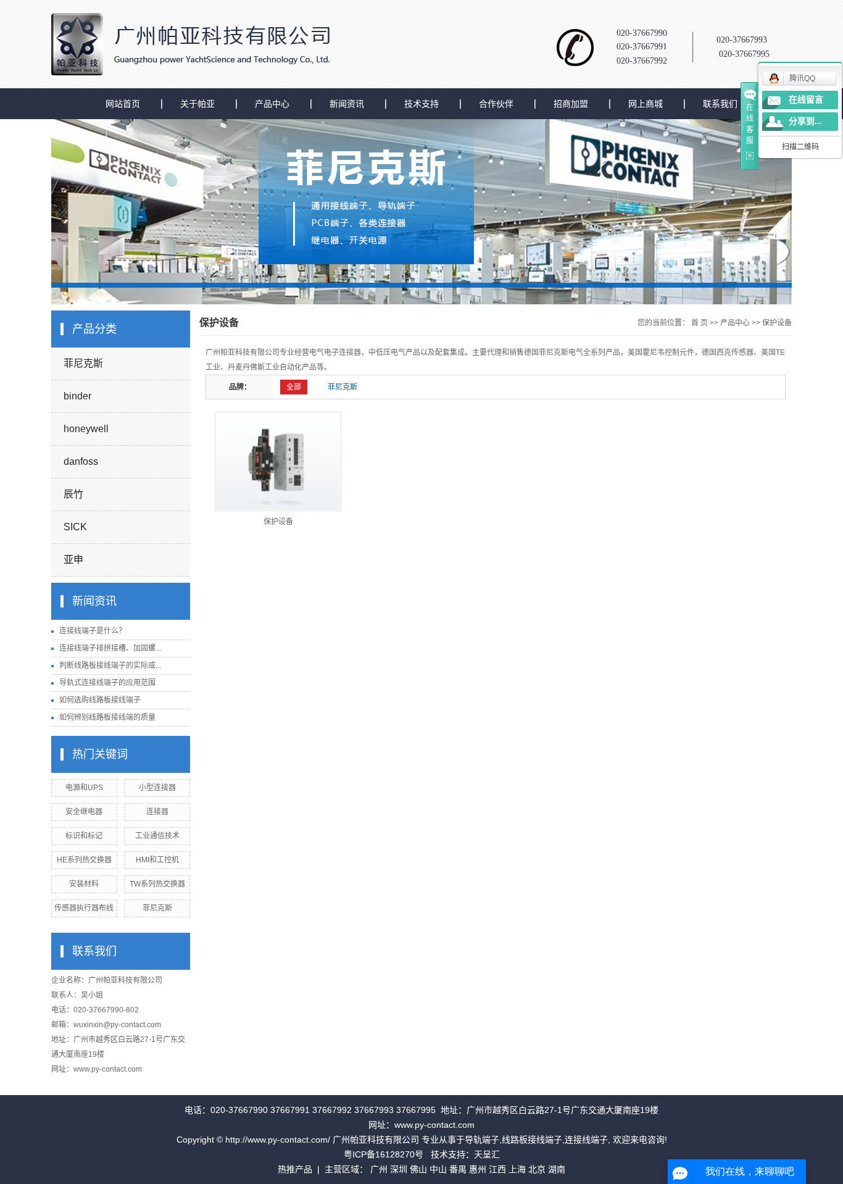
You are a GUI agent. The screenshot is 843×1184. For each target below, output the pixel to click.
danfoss (81, 461)
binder (77, 396)
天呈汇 (487, 1154)
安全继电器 (83, 811)
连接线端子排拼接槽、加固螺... (110, 648)
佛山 (418, 1169)
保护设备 (777, 323)
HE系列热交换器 (84, 860)
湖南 (556, 1169)
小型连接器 (157, 787)
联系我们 (720, 104)
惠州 (477, 1169)
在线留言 (806, 99)
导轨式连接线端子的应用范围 (107, 682)
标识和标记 (83, 836)
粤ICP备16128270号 (383, 1154)
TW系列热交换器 (157, 884)
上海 (517, 1169)
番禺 (458, 1169)
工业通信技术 (157, 836)
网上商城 (645, 104)
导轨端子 (482, 1139)
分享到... (805, 121)
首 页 (699, 323)
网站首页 (123, 104)
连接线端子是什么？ (92, 631)
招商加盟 (571, 104)
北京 (537, 1169)
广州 (379, 1169)
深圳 (398, 1169)
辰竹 (73, 494)
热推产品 (295, 1169)
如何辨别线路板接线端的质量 (107, 717)
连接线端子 (586, 1139)
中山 (438, 1169)
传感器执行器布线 (84, 908)
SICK (75, 527)
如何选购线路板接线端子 (100, 700)
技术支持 (421, 104)
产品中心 (272, 104)
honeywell (86, 428)
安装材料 (84, 884)
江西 (497, 1169)
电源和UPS (84, 787)
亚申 (73, 559)
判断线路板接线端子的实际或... (110, 665)
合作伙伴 (496, 104)
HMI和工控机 (157, 860)
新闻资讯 (347, 104)
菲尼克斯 (83, 363)
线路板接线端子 (532, 1139)
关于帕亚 (197, 104)
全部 (293, 387)
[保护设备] (278, 461)
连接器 (157, 811)
